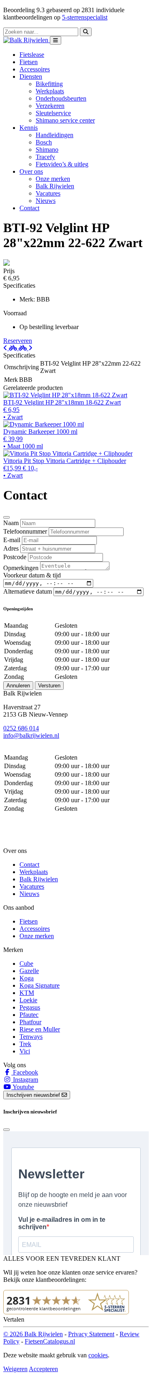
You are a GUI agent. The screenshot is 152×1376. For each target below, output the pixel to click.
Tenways (31, 1036)
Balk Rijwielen (55, 186)
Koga (26, 978)
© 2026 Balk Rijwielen (33, 1334)
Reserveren (17, 340)
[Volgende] (25, 348)
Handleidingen (54, 134)
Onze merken (53, 178)
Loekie (28, 1000)
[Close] (6, 517)
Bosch (44, 142)
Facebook (24, 1072)
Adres (11, 548)
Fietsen (28, 61)
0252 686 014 (21, 728)
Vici (24, 1051)
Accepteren (43, 1368)
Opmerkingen (21, 567)
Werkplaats (50, 91)
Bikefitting (49, 83)
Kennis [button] (28, 127)
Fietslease (31, 54)
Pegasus (29, 1007)
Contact (29, 208)
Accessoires (34, 69)
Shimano (47, 149)
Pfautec (29, 1014)
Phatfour (30, 1022)
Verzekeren (50, 105)
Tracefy (45, 156)
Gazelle (29, 970)
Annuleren (18, 686)
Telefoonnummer (25, 531)
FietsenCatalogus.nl (50, 1341)
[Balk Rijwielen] (26, 40)
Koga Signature (39, 985)
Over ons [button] (31, 171)
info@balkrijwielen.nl (31, 735)
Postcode (14, 556)
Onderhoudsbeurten (61, 98)
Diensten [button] (30, 76)
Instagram (24, 1079)
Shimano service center (65, 120)
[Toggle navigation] (55, 40)
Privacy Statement (91, 1334)
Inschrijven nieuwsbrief (34, 1095)
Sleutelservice (53, 113)
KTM (26, 992)
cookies (98, 1355)
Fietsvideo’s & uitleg (62, 164)
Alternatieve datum (27, 591)
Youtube (22, 1086)
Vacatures (48, 193)
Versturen (49, 686)
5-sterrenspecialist (84, 17)
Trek (25, 1043)
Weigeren (15, 1368)
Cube (26, 963)
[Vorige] (11, 348)
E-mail (11, 539)
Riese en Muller (39, 1029)
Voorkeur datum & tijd (32, 575)
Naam (11, 522)
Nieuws (46, 200)
